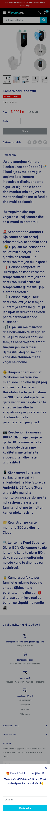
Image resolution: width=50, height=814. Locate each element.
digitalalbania (10, 102)
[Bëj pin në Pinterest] (35, 142)
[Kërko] (43, 20)
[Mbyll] (46, 768)
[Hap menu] (4, 12)
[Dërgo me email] (45, 142)
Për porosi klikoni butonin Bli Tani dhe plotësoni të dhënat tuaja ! (25, 4)
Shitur (25, 131)
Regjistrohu (25, 808)
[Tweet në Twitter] (40, 142)
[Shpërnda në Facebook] (29, 142)
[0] (45, 12)
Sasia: (5, 121)
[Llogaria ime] (39, 12)
